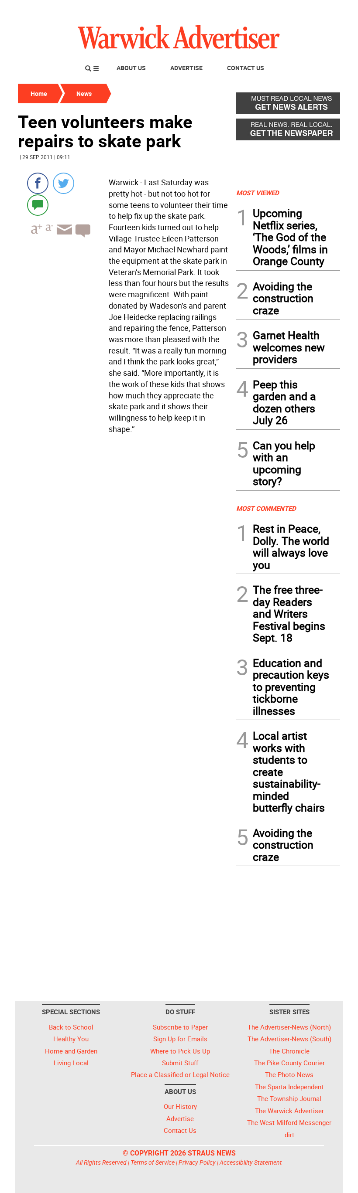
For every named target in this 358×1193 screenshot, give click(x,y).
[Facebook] (37, 183)
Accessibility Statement (251, 1162)
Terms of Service (153, 1162)
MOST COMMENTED (266, 508)
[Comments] (37, 204)
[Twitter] (63, 183)
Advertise (186, 68)
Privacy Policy (197, 1162)
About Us (131, 68)
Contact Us (245, 68)
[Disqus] (124, 548)
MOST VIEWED (257, 192)
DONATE (319, 10)
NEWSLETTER (269, 10)
